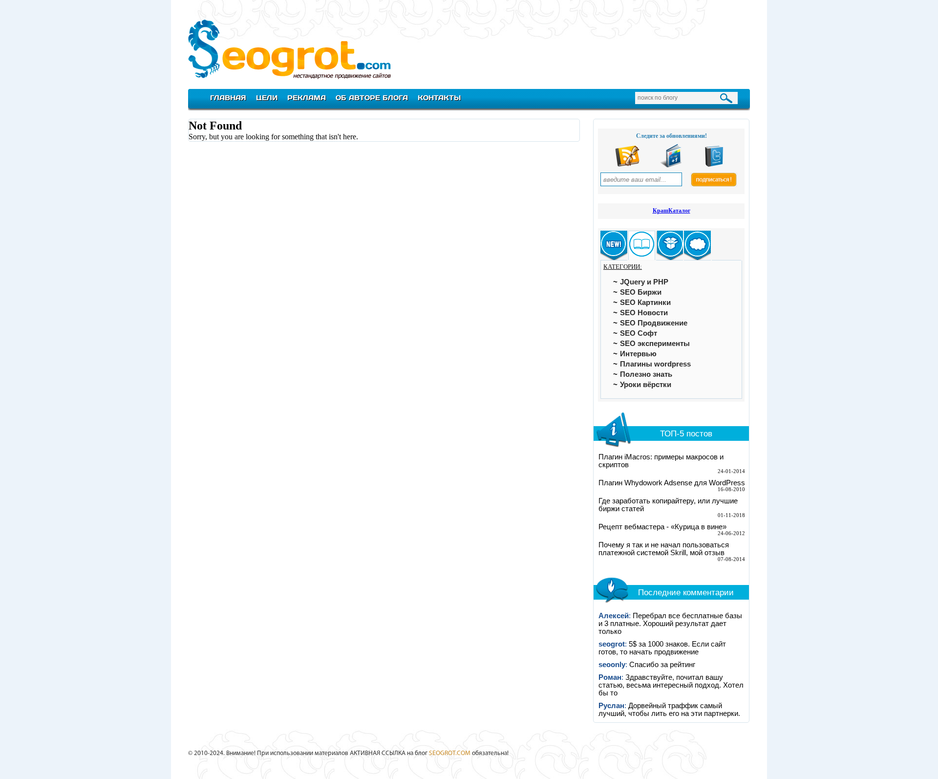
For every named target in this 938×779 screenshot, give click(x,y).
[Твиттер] (714, 165)
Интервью (638, 354)
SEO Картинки (645, 302)
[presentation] (613, 245)
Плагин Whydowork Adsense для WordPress (671, 483)
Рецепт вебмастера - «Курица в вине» (662, 527)
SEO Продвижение (653, 323)
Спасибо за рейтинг (662, 665)
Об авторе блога (372, 97)
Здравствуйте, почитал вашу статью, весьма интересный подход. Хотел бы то (671, 685)
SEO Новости (644, 313)
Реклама (306, 97)
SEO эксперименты (655, 343)
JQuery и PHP (644, 282)
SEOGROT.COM (449, 753)
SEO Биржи (640, 292)
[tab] (613, 245)
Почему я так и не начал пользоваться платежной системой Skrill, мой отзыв (663, 549)
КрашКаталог (671, 210)
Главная (228, 97)
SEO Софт (638, 333)
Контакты (439, 97)
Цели (266, 97)
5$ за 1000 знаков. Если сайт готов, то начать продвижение (662, 648)
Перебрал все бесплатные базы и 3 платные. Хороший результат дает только (670, 623)
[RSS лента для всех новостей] (627, 165)
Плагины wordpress (655, 364)
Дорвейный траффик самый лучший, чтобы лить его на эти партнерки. (669, 709)
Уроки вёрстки (645, 385)
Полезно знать (646, 374)
